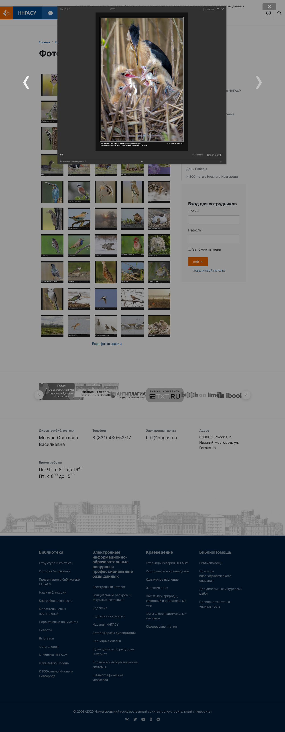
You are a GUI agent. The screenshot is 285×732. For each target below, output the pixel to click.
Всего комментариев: (73, 161)
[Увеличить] (218, 9)
